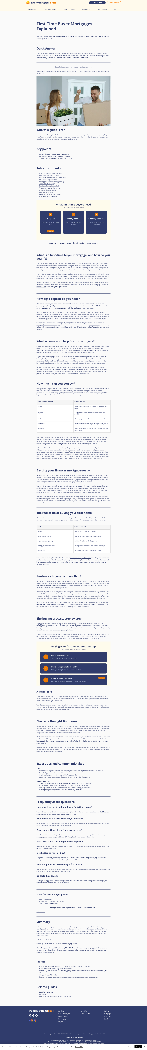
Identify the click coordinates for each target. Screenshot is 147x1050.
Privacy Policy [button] (70, 1037)
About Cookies (79, 1037)
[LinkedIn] (36, 1015)
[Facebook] (30, 1015)
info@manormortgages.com (75, 1034)
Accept (138, 1047)
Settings (129, 1047)
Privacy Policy (79, 1047)
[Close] (144, 1046)
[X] (33, 1015)
